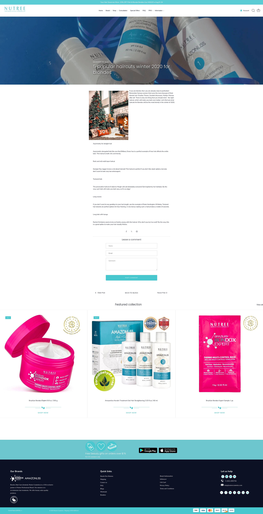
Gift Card (163, 482)
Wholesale (103, 492)
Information (158, 10)
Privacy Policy (164, 485)
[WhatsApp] (222, 476)
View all (260, 305)
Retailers (103, 495)
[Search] (253, 10)
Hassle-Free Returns (106, 476)
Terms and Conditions (167, 488)
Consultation (123, 10)
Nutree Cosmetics (59, 510)
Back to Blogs (131, 293)
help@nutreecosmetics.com (233, 485)
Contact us (103, 482)
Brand (108, 10)
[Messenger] (226, 476)
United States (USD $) (14, 510)
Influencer (163, 479)
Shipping (103, 479)
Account (246, 11)
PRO (150, 10)
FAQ (144, 10)
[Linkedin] (247, 492)
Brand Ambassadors (166, 476)
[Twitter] (221, 492)
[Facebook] (225, 492)
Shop (114, 10)
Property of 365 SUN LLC (72, 510)
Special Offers (135, 10)
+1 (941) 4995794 (230, 481)
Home (101, 10)
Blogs (102, 488)
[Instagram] (234, 492)
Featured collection (128, 304)
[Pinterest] (238, 492)
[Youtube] (230, 492)
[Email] (234, 476)
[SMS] (230, 476)
